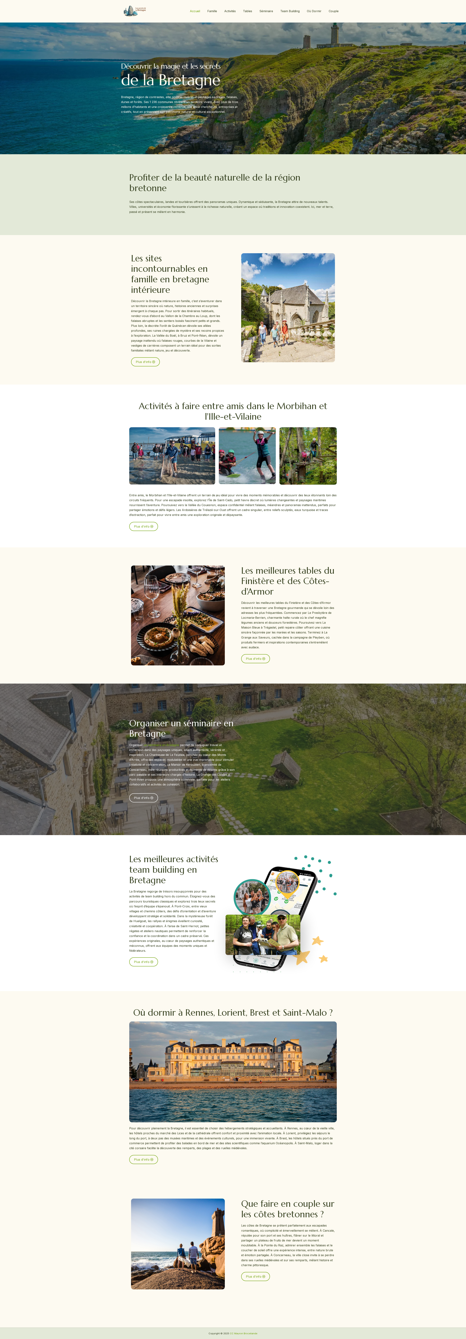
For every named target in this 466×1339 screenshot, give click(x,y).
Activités (230, 11)
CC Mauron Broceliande (243, 1333)
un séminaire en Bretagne (161, 745)
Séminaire (266, 11)
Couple (334, 11)
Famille (212, 11)
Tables (247, 11)
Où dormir (314, 11)
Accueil (195, 11)
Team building (290, 11)
